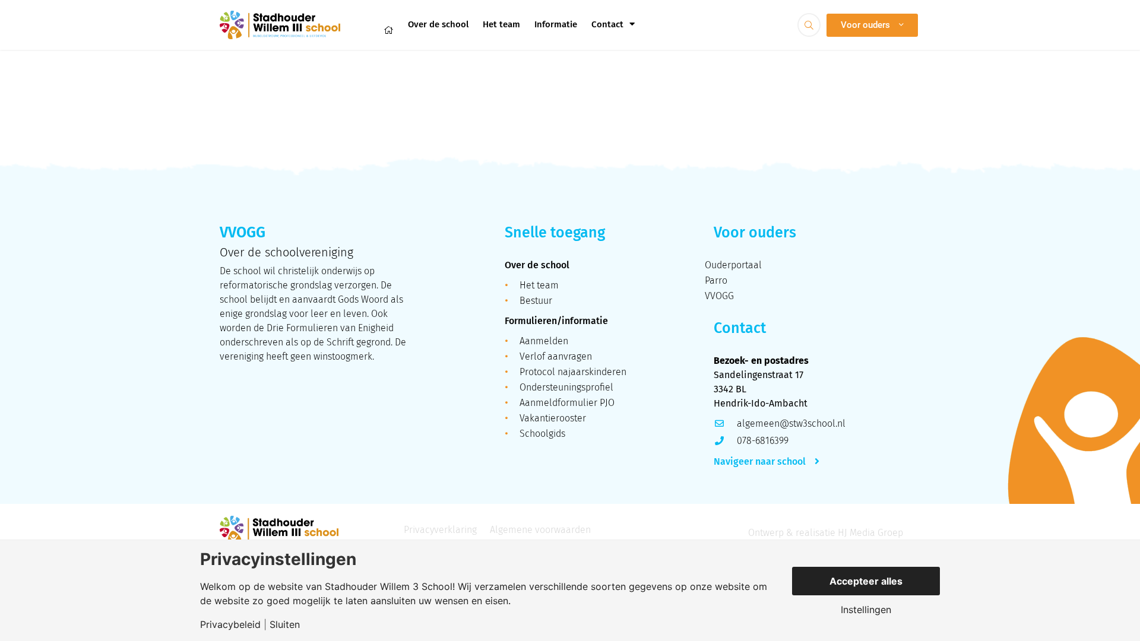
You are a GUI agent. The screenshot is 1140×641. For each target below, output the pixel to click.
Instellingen (866, 609)
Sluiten (285, 624)
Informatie (555, 24)
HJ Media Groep (870, 532)
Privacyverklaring (440, 529)
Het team (501, 24)
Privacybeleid (230, 624)
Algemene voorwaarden (540, 529)
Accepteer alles (865, 581)
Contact (607, 24)
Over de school (438, 24)
